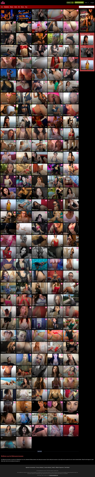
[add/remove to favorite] (33, 10)
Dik (19, 7)
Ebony (22, 7)
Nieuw (11, 7)
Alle (2, 7)
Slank (15, 7)
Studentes (6, 7)
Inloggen (92, 2)
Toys (26, 7)
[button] (86, 2)
